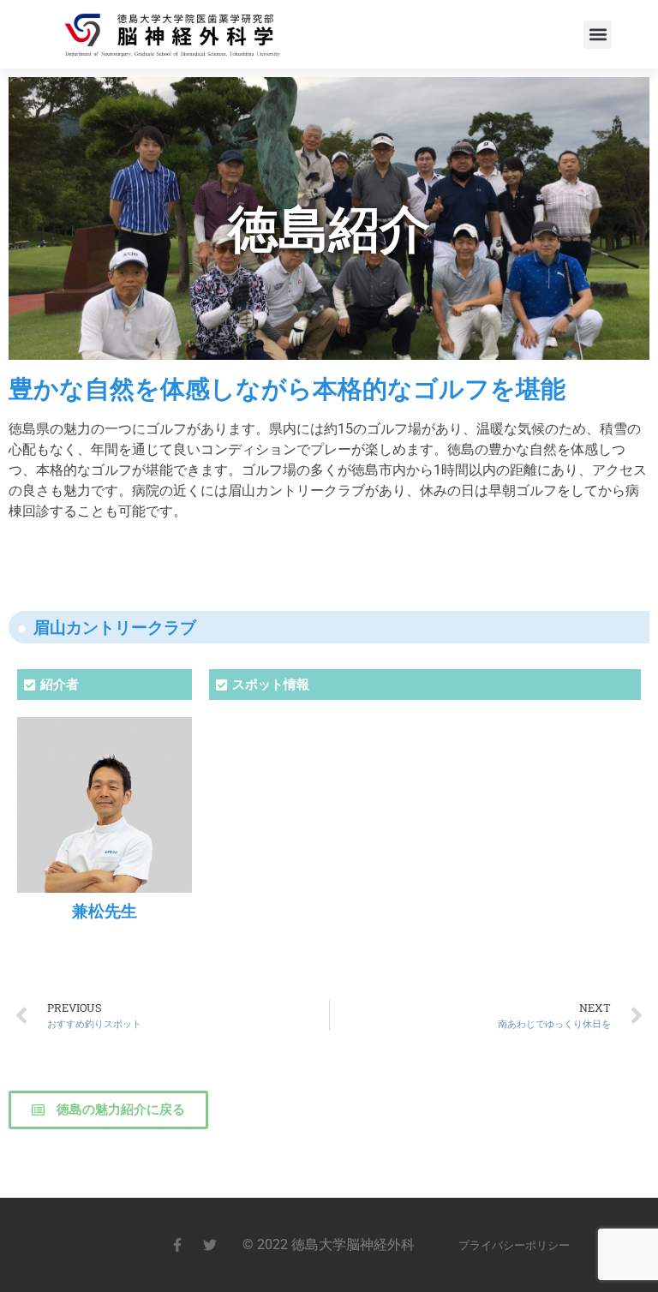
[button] (597, 35)
